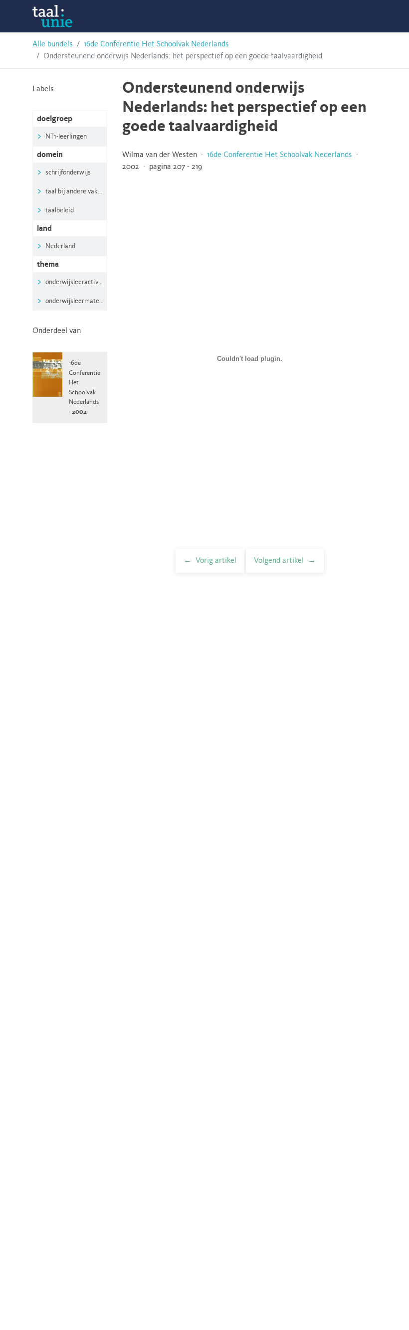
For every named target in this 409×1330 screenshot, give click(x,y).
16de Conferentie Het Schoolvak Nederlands (156, 44)
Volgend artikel (279, 561)
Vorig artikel (216, 561)
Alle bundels (52, 44)
